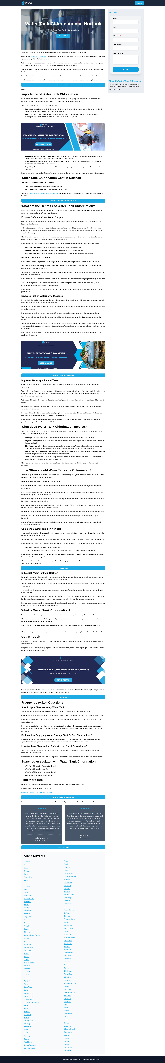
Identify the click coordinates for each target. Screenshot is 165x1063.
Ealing (37, 792)
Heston (26, 904)
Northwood (27, 911)
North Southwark (29, 1048)
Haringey (27, 1036)
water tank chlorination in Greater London (44, 193)
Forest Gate (68, 974)
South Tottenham (70, 876)
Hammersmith (28, 947)
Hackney (67, 891)
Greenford (24, 792)
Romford (67, 1041)
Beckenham (68, 989)
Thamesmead (69, 1014)
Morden (66, 864)
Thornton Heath (69, 919)
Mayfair (26, 1005)
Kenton (26, 892)
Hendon (26, 938)
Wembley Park (29, 898)
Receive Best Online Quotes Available (63, 200)
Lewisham (67, 962)
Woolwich (67, 1001)
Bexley (66, 1038)
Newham (67, 986)
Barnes (26, 956)
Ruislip (26, 880)
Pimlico (26, 1017)
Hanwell (49, 792)
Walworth (67, 879)
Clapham (27, 1039)
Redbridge (67, 995)
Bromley (67, 916)
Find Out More (63, 568)
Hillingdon (27, 895)
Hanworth (27, 966)
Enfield (66, 913)
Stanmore (27, 923)
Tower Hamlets (69, 910)
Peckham (67, 901)
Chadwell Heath (69, 1029)
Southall (42, 792)
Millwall (66, 931)
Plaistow (67, 980)
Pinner (26, 883)
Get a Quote (62, 35)
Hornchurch (68, 1047)
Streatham (67, 885)
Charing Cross (29, 1020)
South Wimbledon (30, 1045)
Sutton (66, 922)
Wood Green (28, 1042)
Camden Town (29, 993)
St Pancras (27, 1014)
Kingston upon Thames (31, 1002)
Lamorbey (67, 1026)
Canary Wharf (69, 928)
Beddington (68, 943)
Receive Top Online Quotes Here (63, 375)
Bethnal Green (69, 894)
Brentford (27, 914)
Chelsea (26, 990)
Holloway (27, 1024)
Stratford (67, 946)
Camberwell (68, 882)
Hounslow (27, 920)
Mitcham (67, 888)
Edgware (27, 932)
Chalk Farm (28, 987)
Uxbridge (27, 907)
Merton (66, 861)
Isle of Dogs (68, 940)
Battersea (27, 1011)
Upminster (67, 1050)
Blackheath (68, 971)
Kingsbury (27, 917)
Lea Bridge (68, 898)
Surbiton (26, 1030)
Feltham (26, 953)
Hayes (26, 889)
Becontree (67, 1020)
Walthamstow (68, 953)
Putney (26, 984)
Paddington (28, 981)
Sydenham (68, 949)
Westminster (28, 1027)
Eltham (66, 1011)
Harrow (31, 792)
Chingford (67, 977)
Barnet (26, 1008)
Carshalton (68, 925)
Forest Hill (67, 934)
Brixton (66, 870)
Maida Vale (27, 969)
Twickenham (28, 950)
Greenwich (68, 956)
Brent (25, 941)
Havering (67, 1044)
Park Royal (27, 901)
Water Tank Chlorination (39, 56)
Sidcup (66, 1023)
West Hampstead (29, 962)
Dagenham (68, 1032)
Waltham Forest (69, 937)
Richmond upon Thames (32, 935)
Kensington (27, 972)
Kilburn (26, 959)
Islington (26, 1033)
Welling (66, 1017)
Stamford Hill (68, 873)
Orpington (67, 1035)
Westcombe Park (70, 983)
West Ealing (28, 877)
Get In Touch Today (63, 85)
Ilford (66, 1004)
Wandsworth (28, 999)
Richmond (27, 944)
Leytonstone (68, 959)
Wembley (27, 886)
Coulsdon (67, 998)
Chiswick (27, 929)
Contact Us (63, 697)
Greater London (69, 992)
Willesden (27, 926)
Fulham (26, 975)
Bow (65, 907)
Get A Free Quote (63, 847)
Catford (66, 965)
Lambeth (67, 867)
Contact (139, 3)
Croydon (67, 968)
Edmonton (67, 904)
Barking (66, 1007)
